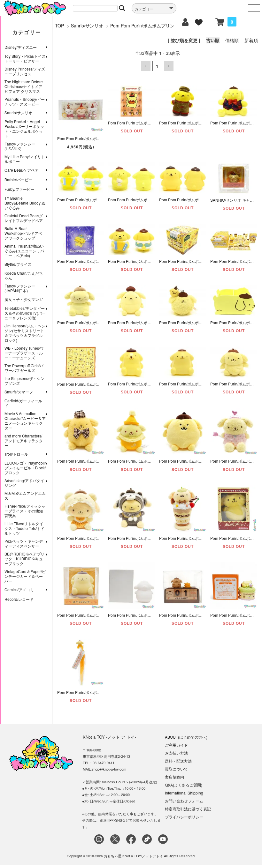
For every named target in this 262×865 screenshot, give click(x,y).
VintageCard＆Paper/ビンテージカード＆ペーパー (25, 576)
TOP (59, 25)
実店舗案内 (174, 776)
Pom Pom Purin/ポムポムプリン (142, 25)
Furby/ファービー (19, 189)
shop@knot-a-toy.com (109, 769)
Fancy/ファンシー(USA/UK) (19, 146)
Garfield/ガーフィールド (23, 403)
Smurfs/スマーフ (18, 391)
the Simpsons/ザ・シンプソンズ (24, 381)
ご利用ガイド (176, 745)
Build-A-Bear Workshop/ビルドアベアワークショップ (23, 233)
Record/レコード (19, 599)
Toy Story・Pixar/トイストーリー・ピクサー (25, 58)
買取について (176, 769)
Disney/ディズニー (20, 47)
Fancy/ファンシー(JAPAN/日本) (19, 288)
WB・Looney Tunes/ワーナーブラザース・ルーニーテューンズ (24, 352)
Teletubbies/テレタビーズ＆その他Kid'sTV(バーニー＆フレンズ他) (25, 312)
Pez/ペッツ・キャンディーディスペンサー (23, 543)
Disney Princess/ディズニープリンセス (24, 71)
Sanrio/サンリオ (18, 112)
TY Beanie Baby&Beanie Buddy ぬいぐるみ (24, 202)
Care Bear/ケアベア (21, 170)
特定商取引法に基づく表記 (188, 808)
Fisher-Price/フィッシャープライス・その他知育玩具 (24, 510)
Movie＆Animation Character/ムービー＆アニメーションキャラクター (25, 420)
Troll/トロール (16, 454)
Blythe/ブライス (18, 264)
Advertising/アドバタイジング (24, 483)
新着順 (251, 40)
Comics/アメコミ (19, 589)
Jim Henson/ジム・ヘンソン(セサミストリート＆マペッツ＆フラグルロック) (24, 333)
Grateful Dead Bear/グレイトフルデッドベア (23, 218)
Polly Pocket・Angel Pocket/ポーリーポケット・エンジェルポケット (24, 128)
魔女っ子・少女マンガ (23, 299)
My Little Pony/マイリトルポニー (24, 159)
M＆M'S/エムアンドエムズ (25, 495)
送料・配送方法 (178, 761)
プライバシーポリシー (184, 816)
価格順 (232, 40)
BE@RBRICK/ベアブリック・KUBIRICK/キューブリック (24, 558)
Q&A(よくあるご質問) (183, 784)
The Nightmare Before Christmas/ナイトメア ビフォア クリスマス (23, 86)
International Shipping (184, 792)
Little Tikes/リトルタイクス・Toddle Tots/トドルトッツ (24, 528)
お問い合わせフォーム (184, 800)
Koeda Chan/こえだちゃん (23, 275)
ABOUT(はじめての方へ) (186, 737)
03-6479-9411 (103, 762)
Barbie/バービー (18, 179)
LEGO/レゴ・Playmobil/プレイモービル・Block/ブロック (25, 467)
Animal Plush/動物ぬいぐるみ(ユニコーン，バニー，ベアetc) (24, 250)
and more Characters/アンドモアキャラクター (23, 440)
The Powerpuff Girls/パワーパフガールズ (23, 368)
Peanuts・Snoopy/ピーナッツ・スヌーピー (24, 101)
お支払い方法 (176, 753)
